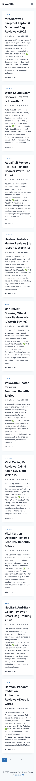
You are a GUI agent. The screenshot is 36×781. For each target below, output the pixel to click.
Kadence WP (19, 775)
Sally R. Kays (11, 36)
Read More (10, 77)
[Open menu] (32, 4)
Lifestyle (8, 14)
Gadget (7, 304)
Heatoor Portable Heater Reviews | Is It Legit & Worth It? (18, 243)
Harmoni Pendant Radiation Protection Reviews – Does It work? (17, 695)
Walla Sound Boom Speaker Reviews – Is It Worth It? (17, 97)
